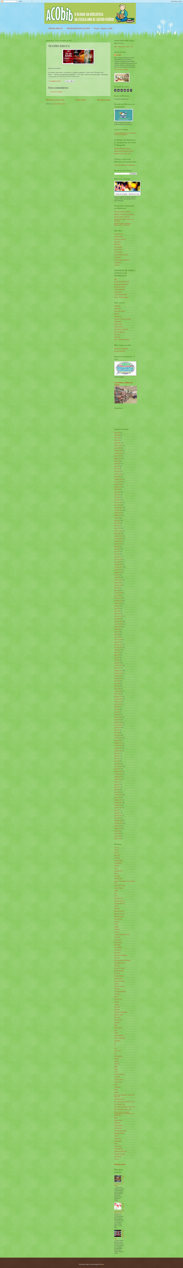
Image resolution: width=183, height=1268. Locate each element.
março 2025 (117, 471)
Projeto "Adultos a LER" (103, 28)
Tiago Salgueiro (118, 1149)
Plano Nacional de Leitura (121, 255)
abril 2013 (117, 761)
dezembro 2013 (118, 743)
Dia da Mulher (118, 947)
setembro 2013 (118, 751)
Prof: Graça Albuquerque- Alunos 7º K (124, 1107)
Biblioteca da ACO (119, 911)
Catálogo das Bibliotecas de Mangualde (124, 165)
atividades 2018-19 (119, 901)
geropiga (116, 1004)
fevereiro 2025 (118, 474)
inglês (115, 1025)
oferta (115, 1084)
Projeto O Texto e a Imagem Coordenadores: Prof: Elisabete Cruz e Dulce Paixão (124, 1113)
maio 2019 (117, 608)
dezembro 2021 (118, 564)
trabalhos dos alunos (119, 1154)
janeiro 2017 (117, 668)
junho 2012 (117, 784)
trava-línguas (117, 1156)
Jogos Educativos (118, 327)
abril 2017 (117, 660)
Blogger (102, 1264)
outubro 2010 (117, 826)
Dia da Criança (118, 942)
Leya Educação (118, 247)
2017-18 (116, 847)
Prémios (116, 1092)
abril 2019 (117, 611)
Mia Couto (117, 1064)
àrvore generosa (118, 898)
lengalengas (117, 1040)
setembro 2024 (118, 487)
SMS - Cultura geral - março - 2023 (123, 46)
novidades (117, 1077)
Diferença (117, 965)
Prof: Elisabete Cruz (119, 1104)
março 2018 (117, 637)
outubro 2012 (117, 776)
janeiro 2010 (117, 836)
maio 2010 (117, 831)
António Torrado (118, 888)
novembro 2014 (118, 725)
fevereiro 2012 (118, 795)
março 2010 (117, 833)
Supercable (117, 337)
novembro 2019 (118, 601)
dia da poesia (117, 950)
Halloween (117, 1007)
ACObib (118, 55)
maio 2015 (117, 709)
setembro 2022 (118, 544)
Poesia (116, 1090)
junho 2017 (117, 655)
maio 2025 (117, 466)
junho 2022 (117, 549)
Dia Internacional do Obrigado (122, 960)
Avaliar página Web (119, 289)
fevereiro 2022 (118, 559)
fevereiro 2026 (118, 445)
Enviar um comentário (56, 92)
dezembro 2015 (118, 696)
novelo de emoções (119, 1074)
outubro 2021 (117, 570)
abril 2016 (117, 686)
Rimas (116, 1118)
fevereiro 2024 (118, 502)
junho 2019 (117, 606)
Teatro (116, 1143)
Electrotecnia (117, 316)
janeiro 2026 (117, 448)
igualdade (116, 1022)
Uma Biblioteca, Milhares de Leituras (123, 383)
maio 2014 (117, 730)
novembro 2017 (118, 647)
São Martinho (118, 1128)
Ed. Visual (117, 973)
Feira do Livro (118, 999)
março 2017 (117, 663)
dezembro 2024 (118, 479)
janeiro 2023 (117, 533)
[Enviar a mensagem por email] (66, 81)
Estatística (117, 989)
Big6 (115, 279)
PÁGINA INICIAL (56, 28)
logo (115, 1053)
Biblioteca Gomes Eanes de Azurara (123, 151)
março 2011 (117, 813)
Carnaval (116, 921)
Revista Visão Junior (119, 351)
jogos (115, 1030)
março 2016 (117, 688)
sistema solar (117, 1138)
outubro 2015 (117, 701)
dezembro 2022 (118, 536)
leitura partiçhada (119, 1035)
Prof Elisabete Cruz (119, 1099)
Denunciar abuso (119, 1164)
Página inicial (81, 100)
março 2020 (117, 590)
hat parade (117, 1009)
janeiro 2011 (117, 818)
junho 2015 (117, 707)
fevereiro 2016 (118, 691)
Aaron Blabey (118, 863)
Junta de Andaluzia (119, 332)
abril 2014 (117, 732)
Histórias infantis (118, 1015)
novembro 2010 (118, 823)
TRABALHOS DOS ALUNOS (78, 28)
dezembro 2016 (118, 670)
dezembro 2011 (118, 800)
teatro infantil (118, 1146)
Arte (115, 893)
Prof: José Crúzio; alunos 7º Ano (122, 1109)
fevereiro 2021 (118, 580)
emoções (116, 983)
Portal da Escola (118, 234)
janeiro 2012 (117, 797)
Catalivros (117, 265)
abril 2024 (117, 497)
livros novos (117, 1051)
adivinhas (116, 865)
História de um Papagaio (120, 1012)
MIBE (116, 1066)
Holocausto (117, 1017)
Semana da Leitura (119, 1133)
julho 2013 (117, 753)
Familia (116, 996)
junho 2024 (117, 492)
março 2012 (117, 792)
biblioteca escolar (119, 916)
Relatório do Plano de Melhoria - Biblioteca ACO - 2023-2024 (123, 224)
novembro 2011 (118, 802)
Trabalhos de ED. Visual (120, 1151)
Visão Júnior (117, 257)
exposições (117, 994)
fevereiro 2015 (118, 717)
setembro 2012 (118, 779)
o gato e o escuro (118, 1079)
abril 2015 (117, 712)
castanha (116, 927)
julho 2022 (117, 546)
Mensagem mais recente (55, 100)
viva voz (116, 1159)
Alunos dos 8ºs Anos (119, 885)
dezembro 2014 (118, 722)
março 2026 (117, 443)
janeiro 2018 (117, 642)
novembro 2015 (118, 699)
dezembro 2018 (118, 621)
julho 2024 (117, 489)
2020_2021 (117, 855)
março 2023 (117, 528)
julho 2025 (117, 461)
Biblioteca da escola (119, 914)
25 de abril (117, 858)
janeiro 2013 (117, 769)
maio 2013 (117, 758)
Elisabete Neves (118, 978)
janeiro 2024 (117, 505)
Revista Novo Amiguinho (121, 348)
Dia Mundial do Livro (120, 963)
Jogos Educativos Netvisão (121, 329)
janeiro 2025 (117, 476)
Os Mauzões (117, 1087)
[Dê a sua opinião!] (68, 81)
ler (115, 1043)
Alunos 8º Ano (118, 878)
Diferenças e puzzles (119, 311)
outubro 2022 (117, 541)
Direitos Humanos (119, 971)
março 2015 (117, 714)
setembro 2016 (118, 678)
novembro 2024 (118, 482)
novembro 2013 (118, 745)
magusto (116, 1059)
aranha (116, 890)
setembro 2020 (118, 585)
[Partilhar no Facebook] (71, 81)
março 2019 (117, 613)
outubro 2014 (117, 727)
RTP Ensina (117, 244)
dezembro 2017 (118, 645)
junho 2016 (117, 681)
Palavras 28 (117, 334)
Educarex (116, 314)
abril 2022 (117, 554)
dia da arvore (117, 940)
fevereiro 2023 (118, 531)
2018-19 (116, 850)
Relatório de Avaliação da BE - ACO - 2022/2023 (124, 220)
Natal (115, 1069)
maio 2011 (117, 810)
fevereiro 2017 (118, 665)
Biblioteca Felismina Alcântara (122, 148)
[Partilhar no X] (69, 81)
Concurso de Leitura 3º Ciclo (121, 934)
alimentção (117, 876)
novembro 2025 (118, 453)
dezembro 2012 (118, 771)
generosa (116, 1002)
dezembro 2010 (118, 820)
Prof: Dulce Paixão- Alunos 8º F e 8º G (124, 1102)
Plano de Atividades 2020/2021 (122, 211)
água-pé (116, 873)
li (114, 1046)
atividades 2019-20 (119, 903)
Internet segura (118, 1028)
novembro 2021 (118, 567)
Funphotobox (117, 321)
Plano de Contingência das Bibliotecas (124, 214)
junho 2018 (117, 629)
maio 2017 (117, 657)
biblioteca (117, 908)
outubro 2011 (117, 805)
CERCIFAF (117, 306)
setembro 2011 (118, 807)
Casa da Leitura (118, 252)
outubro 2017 (117, 650)
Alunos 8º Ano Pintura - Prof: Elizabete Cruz (124, 882)
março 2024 (117, 500)
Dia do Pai (117, 958)
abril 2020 (117, 588)
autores (116, 906)
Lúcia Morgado (118, 1056)
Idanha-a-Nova (118, 324)
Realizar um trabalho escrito (121, 281)
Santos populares (118, 1125)
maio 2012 (117, 787)
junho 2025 (117, 463)
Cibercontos (117, 308)
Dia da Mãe (117, 945)
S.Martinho (117, 1123)
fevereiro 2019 (118, 616)
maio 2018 (117, 632)
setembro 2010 (118, 828)
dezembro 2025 (118, 450)
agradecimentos (118, 871)
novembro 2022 (118, 538)
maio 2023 (117, 523)
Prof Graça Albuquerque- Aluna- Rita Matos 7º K (124, 1095)
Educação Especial (119, 976)
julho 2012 (117, 782)
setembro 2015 (118, 704)
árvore (116, 896)
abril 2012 (117, 789)
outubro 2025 (117, 456)
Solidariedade (118, 1141)
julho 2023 (117, 518)
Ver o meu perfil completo (121, 69)
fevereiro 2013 (118, 766)
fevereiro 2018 (118, 639)
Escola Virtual (118, 249)
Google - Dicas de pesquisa (121, 297)
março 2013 (117, 764)
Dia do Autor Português (120, 955)
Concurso (116, 932)
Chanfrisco (117, 929)
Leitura (116, 1033)
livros (115, 1048)
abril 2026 (117, 440)
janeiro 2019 (117, 619)
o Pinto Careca (118, 1082)
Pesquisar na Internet (119, 287)
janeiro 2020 (117, 595)
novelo (116, 1071)
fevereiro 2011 (118, 815)
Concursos (117, 937)
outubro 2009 (117, 839)
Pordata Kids (117, 262)
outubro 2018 (117, 626)
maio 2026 (117, 438)
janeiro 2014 (117, 740)
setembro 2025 (118, 458)
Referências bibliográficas (121, 284)
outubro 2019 (117, 603)
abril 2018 (117, 634)
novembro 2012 (118, 774)
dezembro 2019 (118, 598)
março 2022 (117, 557)
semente (116, 1136)
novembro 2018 (118, 624)
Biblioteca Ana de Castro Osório (122, 154)
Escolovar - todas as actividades (122, 319)
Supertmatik (117, 242)
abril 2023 (117, 525)
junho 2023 (117, 520)
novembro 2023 (118, 510)
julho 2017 (117, 652)
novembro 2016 (118, 673)
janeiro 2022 (117, 562)
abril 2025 (117, 469)
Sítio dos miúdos (118, 236)
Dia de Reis (117, 952)
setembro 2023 (118, 515)
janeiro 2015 (117, 719)
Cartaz (116, 924)
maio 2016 (117, 683)
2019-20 (116, 853)
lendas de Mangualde (119, 1038)
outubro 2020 (117, 582)
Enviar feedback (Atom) (59, 104)
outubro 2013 (117, 748)
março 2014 (117, 735)
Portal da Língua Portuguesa (121, 260)
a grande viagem (118, 860)
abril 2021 (117, 575)
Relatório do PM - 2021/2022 (122, 217)
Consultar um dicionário (120, 294)
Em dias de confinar (119, 981)
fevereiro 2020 (118, 593)
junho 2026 (117, 435)
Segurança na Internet (120, 239)
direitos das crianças (119, 968)
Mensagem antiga (103, 100)
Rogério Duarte (118, 1120)
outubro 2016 (117, 676)
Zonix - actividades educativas (122, 339)
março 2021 (117, 577)
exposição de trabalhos (120, 991)
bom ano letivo (118, 919)
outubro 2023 (117, 513)
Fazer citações (118, 292)
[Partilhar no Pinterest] (73, 81)
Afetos (116, 868)
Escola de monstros (119, 986)
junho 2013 (117, 756)
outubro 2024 (117, 484)
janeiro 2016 (117, 694)
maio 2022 (117, 551)
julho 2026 (117, 432)
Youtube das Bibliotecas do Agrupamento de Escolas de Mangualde (125, 133)
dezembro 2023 (118, 507)
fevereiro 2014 (118, 738)
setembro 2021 (118, 572)
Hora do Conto (118, 1020)
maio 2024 (117, 494)
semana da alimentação (120, 1131)
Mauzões (116, 1061)
